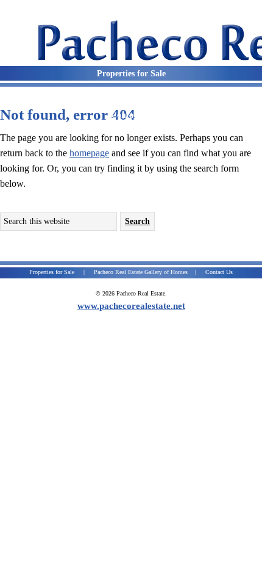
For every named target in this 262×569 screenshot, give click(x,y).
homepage (89, 153)
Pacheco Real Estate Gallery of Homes (141, 272)
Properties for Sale (51, 272)
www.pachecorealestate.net (131, 305)
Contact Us (219, 272)
